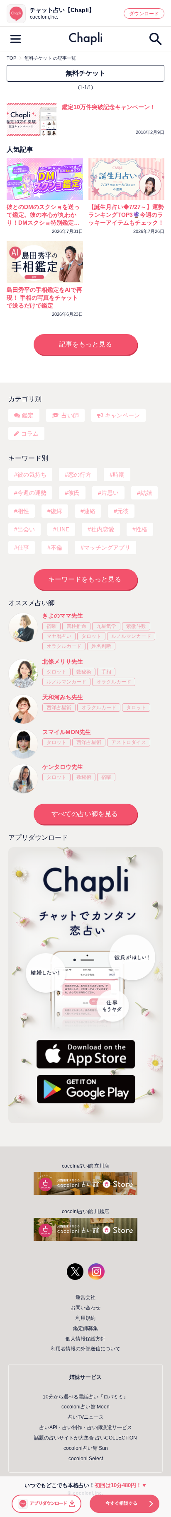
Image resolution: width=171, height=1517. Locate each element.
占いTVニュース (86, 1417)
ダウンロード (144, 14)
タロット (91, 636)
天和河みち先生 (62, 697)
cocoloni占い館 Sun (86, 1448)
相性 (23, 511)
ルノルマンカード (131, 636)
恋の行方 (79, 474)
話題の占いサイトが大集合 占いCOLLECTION (85, 1438)
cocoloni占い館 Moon (85, 1407)
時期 (119, 474)
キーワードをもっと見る (84, 579)
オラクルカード (63, 646)
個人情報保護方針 (85, 1339)
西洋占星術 (58, 707)
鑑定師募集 (85, 1328)
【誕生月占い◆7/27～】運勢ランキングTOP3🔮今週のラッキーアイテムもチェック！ (126, 215)
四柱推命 (76, 626)
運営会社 (85, 1297)
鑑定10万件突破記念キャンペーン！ (109, 107)
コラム (30, 433)
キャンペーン (122, 415)
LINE (62, 529)
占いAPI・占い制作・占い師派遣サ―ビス (85, 1427)
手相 (106, 672)
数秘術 (83, 672)
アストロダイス (128, 742)
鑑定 (28, 415)
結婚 (146, 493)
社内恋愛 (102, 529)
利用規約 (85, 1318)
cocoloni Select (85, 1458)
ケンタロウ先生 (62, 766)
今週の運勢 (31, 493)
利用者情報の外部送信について (85, 1349)
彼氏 (74, 493)
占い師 (70, 415)
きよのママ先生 (62, 615)
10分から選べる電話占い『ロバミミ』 (85, 1397)
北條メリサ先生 (62, 661)
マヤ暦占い (58, 636)
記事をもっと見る (85, 344)
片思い (110, 493)
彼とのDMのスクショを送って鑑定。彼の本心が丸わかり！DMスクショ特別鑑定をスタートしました (43, 215)
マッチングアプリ (107, 547)
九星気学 (106, 626)
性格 (141, 529)
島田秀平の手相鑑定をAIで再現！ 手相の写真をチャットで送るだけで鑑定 (44, 297)
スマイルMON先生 (66, 732)
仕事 (23, 547)
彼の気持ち (31, 474)
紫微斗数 (136, 626)
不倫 (56, 547)
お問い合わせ (85, 1308)
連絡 (89, 511)
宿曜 (51, 626)
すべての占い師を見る (84, 813)
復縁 (56, 511)
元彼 (123, 511)
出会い (26, 529)
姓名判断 (101, 646)
